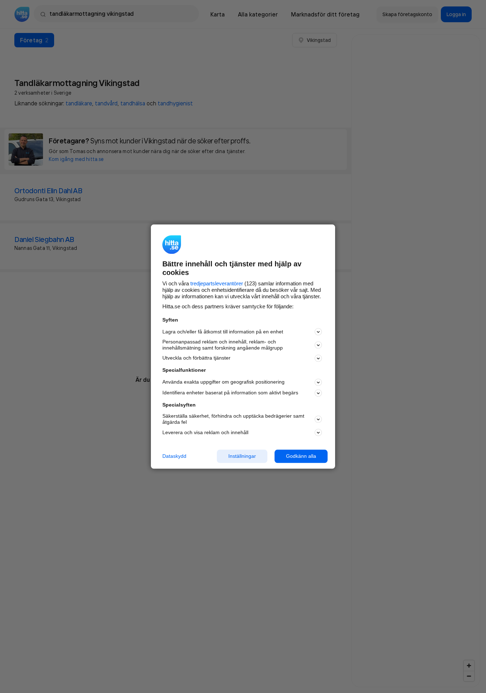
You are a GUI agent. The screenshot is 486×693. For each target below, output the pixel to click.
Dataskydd (174, 456)
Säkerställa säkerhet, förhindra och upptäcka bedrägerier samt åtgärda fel (233, 419)
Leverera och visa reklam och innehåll (205, 432)
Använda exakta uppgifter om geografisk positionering (223, 382)
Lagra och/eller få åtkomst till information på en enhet (222, 331)
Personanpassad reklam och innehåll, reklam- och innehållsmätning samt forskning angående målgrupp (222, 345)
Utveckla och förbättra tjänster (196, 358)
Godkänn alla (301, 456)
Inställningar (242, 456)
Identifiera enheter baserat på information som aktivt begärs (230, 393)
